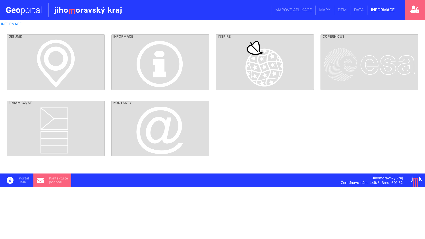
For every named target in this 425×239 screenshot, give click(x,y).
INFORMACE (383, 10)
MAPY (324, 10)
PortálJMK (24, 180)
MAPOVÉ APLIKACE (293, 10)
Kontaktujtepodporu (58, 180)
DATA (359, 10)
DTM (342, 10)
